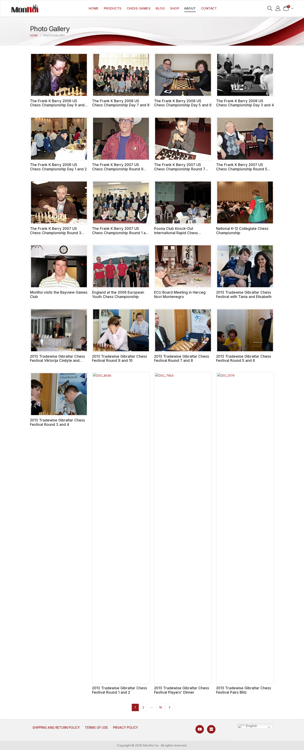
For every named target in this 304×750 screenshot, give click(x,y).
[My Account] (278, 8)
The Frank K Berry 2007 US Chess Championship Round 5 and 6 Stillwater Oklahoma (241, 169)
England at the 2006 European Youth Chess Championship (118, 294)
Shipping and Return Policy (56, 728)
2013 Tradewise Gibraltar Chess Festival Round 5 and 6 (243, 358)
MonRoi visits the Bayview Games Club (58, 294)
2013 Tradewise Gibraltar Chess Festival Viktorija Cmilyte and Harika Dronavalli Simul (57, 360)
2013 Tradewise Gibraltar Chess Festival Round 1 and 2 (119, 690)
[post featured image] (59, 75)
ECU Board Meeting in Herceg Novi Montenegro (180, 294)
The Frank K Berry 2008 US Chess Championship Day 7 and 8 (121, 103)
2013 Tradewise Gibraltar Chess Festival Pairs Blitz (243, 690)
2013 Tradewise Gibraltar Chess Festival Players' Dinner (181, 690)
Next (169, 707)
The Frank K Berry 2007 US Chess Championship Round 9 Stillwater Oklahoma (117, 169)
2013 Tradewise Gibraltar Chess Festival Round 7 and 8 (181, 358)
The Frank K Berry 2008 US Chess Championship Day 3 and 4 (245, 103)
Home (94, 8)
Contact (209, 8)
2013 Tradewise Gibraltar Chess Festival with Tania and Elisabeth (244, 294)
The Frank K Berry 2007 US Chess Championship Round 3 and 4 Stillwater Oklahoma (55, 232)
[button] (270, 8)
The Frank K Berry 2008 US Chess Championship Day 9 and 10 (57, 105)
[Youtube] (199, 729)
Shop (174, 8)
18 (160, 707)
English (251, 726)
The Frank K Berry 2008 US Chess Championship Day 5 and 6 (183, 103)
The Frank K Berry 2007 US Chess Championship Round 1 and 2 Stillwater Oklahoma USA (121, 232)
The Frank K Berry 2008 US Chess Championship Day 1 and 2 (58, 167)
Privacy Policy (125, 728)
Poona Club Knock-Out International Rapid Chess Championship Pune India (176, 232)
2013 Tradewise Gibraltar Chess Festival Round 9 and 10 (119, 358)
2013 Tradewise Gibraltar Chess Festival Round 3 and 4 (57, 422)
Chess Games (139, 8)
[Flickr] (211, 729)
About (190, 8)
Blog (160, 8)
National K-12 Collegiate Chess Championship (242, 230)
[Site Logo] (24, 8)
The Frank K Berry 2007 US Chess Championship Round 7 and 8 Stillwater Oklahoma (179, 169)
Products (113, 8)
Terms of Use (96, 728)
